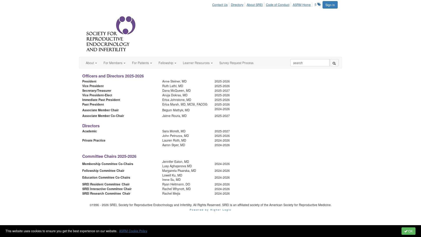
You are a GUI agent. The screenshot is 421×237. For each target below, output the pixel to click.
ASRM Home (302, 4)
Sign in (330, 5)
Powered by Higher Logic (211, 209)
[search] (334, 62)
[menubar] (263, 4)
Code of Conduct (277, 4)
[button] (91, 62)
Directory (237, 4)
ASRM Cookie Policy (133, 231)
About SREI (255, 4)
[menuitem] (221, 4)
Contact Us (220, 4)
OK (410, 231)
